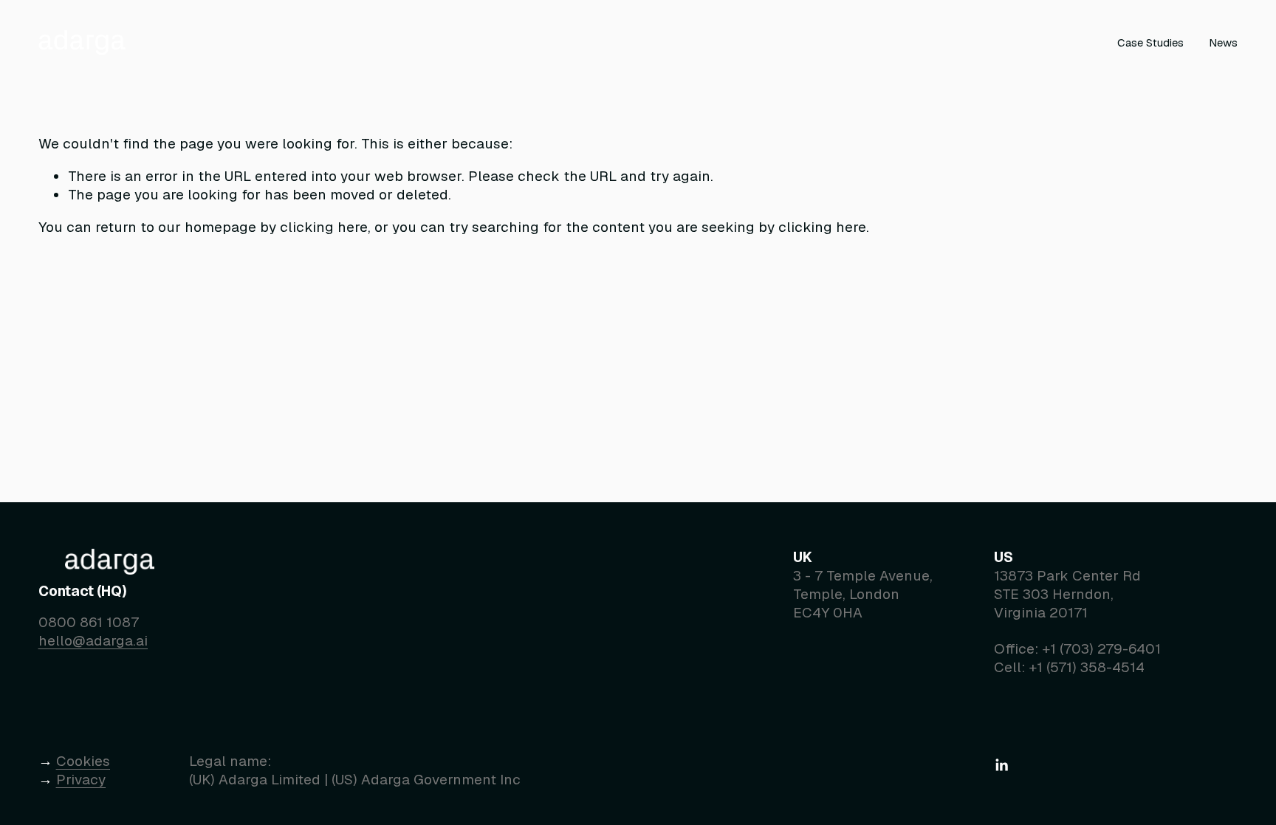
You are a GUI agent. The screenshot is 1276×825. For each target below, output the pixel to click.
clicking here (324, 227)
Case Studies (1150, 42)
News (1223, 42)
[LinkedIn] (1001, 765)
